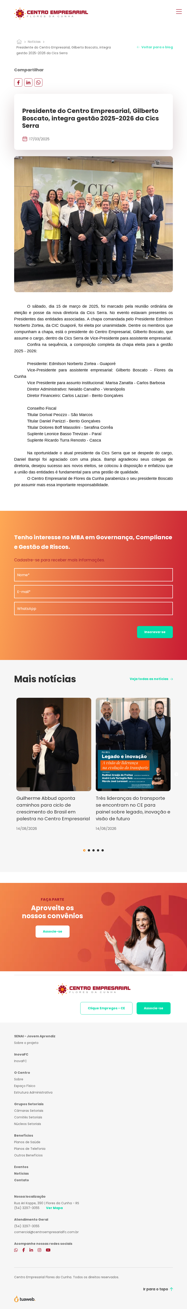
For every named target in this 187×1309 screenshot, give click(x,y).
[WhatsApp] (38, 82)
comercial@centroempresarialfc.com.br (46, 1232)
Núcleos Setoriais (27, 1124)
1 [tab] (84, 850)
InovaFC (20, 1061)
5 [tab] (102, 850)
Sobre (18, 1079)
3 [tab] (93, 850)
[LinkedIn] (28, 82)
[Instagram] (39, 1250)
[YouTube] (48, 1250)
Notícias (34, 41)
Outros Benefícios (28, 1155)
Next (176, 774)
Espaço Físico (24, 1086)
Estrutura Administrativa (33, 1092)
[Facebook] (18, 82)
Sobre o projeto (26, 1043)
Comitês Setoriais (28, 1117)
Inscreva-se (155, 632)
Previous (10, 774)
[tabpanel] (53, 764)
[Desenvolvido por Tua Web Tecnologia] (24, 1298)
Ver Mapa (54, 1208)
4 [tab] (98, 850)
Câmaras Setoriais (28, 1110)
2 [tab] (89, 850)
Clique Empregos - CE (106, 1008)
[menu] (179, 12)
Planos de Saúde (27, 1142)
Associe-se (52, 931)
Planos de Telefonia (29, 1148)
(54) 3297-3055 (26, 1208)
